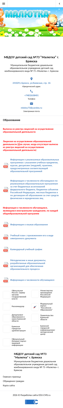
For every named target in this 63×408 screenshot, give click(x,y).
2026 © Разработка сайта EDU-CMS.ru (31, 395)
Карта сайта (9, 386)
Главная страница (12, 377)
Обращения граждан (13, 381)
